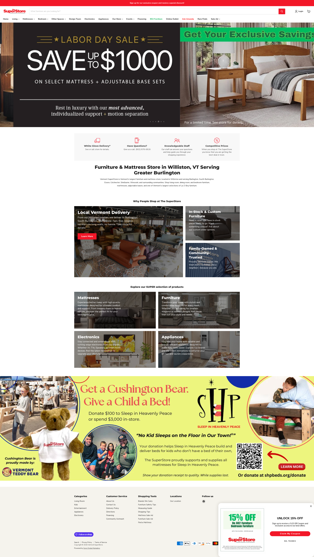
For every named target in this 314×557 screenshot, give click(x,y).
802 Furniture (156, 19)
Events (129, 19)
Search (76, 542)
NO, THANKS (290, 541)
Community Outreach (115, 519)
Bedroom (42, 19)
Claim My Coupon (290, 534)
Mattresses (28, 19)
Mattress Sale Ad (145, 515)
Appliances (103, 19)
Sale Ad (215, 19)
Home (5, 19)
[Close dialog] (311, 506)
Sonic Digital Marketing (91, 548)
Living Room (79, 501)
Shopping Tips (144, 512)
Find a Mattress (144, 522)
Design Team (75, 19)
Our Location (175, 501)
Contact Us (111, 504)
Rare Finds (202, 19)
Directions (110, 512)
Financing (142, 19)
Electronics (90, 19)
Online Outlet (172, 19)
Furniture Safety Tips (147, 504)
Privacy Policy (87, 542)
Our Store (117, 19)
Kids (76, 504)
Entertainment (80, 508)
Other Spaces (58, 19)
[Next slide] (307, 74)
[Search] (282, 11)
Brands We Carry (145, 501)
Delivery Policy (112, 508)
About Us (110, 501)
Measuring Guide (145, 508)
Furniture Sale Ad (145, 519)
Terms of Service (101, 542)
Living (15, 19)
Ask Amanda (188, 19)
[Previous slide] (6, 74)
